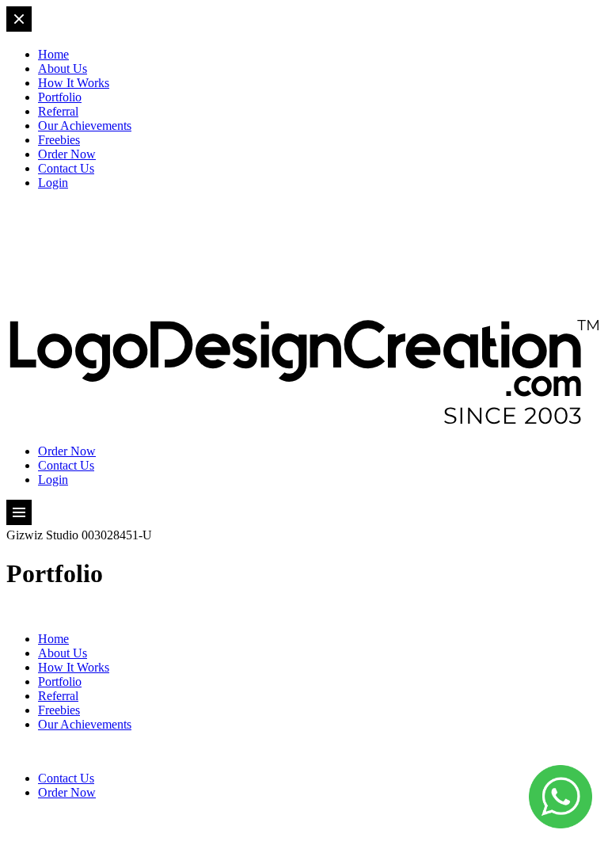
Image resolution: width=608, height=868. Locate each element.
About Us (62, 68)
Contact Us (66, 168)
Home (53, 54)
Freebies (59, 140)
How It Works (73, 82)
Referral (58, 111)
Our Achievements (84, 125)
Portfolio (60, 97)
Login (53, 182)
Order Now (67, 154)
